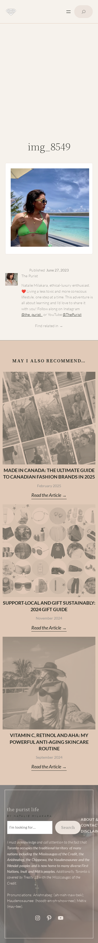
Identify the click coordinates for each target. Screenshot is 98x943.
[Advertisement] (49, 84)
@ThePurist (72, 314)
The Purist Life (23, 809)
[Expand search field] (83, 11)
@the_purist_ (32, 314)
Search (68, 827)
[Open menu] (68, 12)
